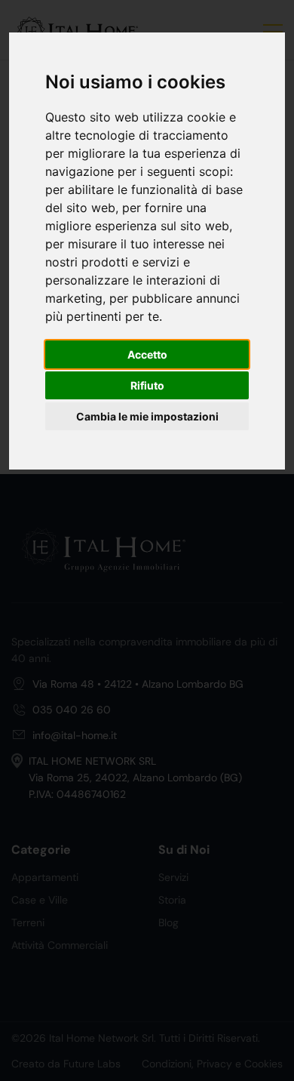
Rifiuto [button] (147, 385)
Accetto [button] (147, 354)
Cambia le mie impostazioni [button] (147, 416)
